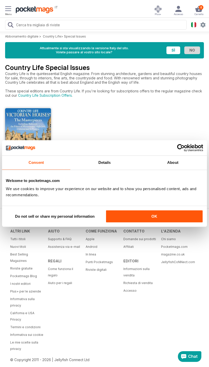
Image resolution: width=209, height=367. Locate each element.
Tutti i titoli (17, 239)
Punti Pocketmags (99, 262)
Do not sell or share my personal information (55, 216)
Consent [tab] (36, 162)
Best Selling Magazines (19, 257)
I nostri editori (20, 284)
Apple (90, 239)
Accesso (130, 290)
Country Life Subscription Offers (45, 95)
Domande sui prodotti (139, 239)
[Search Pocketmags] (10, 25)
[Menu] (8, 9)
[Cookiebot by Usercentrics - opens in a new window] (181, 148)
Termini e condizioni (25, 327)
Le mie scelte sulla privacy (24, 345)
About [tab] (172, 162)
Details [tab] (104, 162)
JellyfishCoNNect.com (178, 262)
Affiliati (128, 247)
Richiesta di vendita (138, 283)
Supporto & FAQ (60, 239)
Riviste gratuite (21, 268)
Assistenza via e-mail (64, 247)
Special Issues (75, 36)
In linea (91, 254)
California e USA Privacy (22, 316)
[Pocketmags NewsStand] (33, 10)
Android (91, 247)
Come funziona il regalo (60, 272)
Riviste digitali (96, 270)
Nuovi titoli (18, 247)
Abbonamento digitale (21, 36)
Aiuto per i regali (60, 283)
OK (154, 216)
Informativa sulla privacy (22, 302)
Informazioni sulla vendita (136, 272)
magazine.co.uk (173, 254)
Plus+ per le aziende (25, 291)
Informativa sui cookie (26, 335)
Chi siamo (168, 239)
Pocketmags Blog (23, 276)
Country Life (52, 36)
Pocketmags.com (174, 247)
